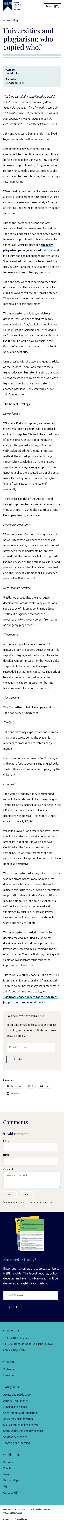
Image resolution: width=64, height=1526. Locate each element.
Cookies (7, 1519)
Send (10, 1194)
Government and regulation (20, 1412)
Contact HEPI (11, 1492)
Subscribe (16, 1059)
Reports (8, 1462)
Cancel (25, 1194)
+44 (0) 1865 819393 (16, 1338)
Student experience (15, 1437)
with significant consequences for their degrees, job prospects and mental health (30, 997)
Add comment (18, 1134)
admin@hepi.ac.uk (14, 1350)
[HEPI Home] (14, 5)
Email (6, 1140)
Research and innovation (18, 1418)
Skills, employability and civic (20, 1424)
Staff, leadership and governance (23, 1431)
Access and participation (17, 1394)
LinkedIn (8, 1375)
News (6, 1474)
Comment (8, 1169)
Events (7, 1468)
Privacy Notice (21, 1519)
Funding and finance (15, 1406)
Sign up (7, 1486)
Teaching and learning (16, 1443)
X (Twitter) (9, 1369)
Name (6, 1155)
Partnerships (11, 1480)
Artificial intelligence (15, 1400)
